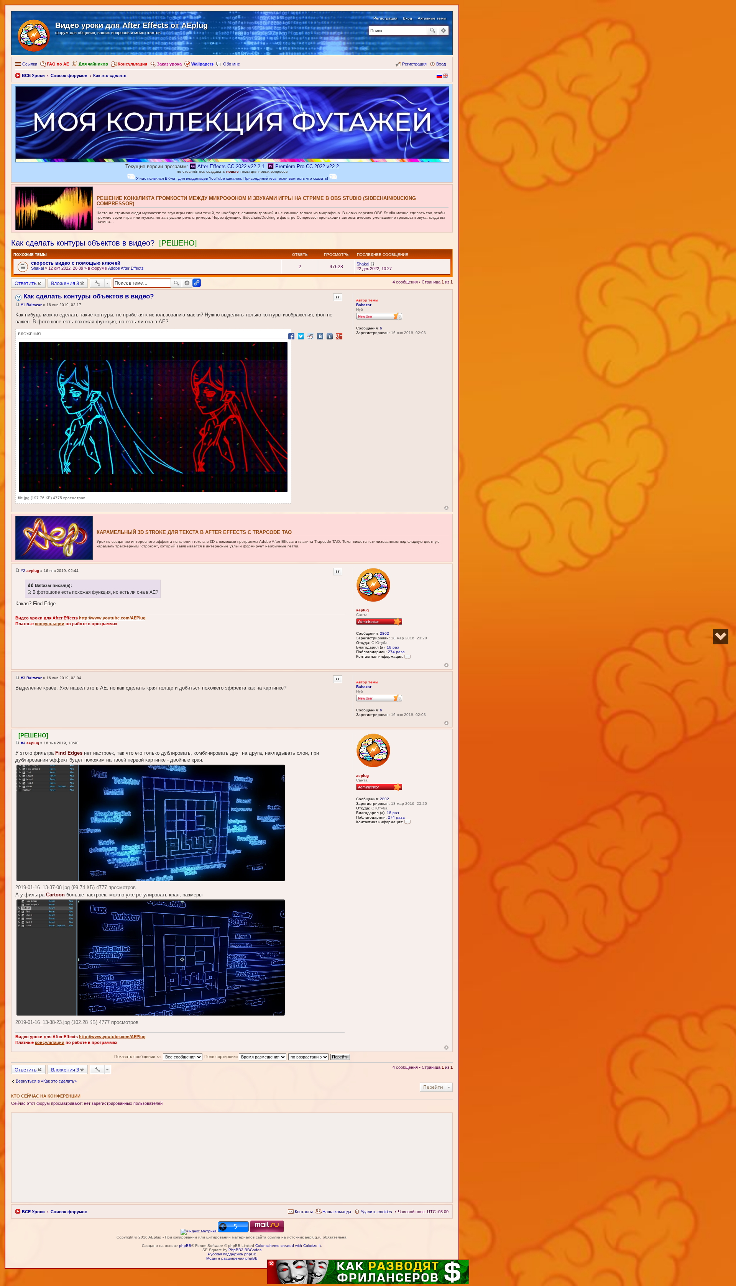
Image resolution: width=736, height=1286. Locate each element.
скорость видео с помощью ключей (75, 263)
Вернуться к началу (446, 508)
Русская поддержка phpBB (232, 1254)
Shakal (37, 268)
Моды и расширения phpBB (232, 1258)
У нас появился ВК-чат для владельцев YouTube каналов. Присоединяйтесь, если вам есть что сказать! (232, 178)
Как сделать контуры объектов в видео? (82, 243)
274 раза (396, 652)
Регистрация (385, 18)
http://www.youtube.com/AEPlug (112, 618)
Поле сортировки (221, 1056)
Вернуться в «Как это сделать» (46, 1081)
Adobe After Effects (126, 268)
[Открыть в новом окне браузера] (199, 1231)
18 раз (393, 647)
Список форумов (69, 1211)
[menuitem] (300, 1211)
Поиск (432, 30)
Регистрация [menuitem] (414, 64)
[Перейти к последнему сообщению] (372, 264)
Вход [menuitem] (441, 64)
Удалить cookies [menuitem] (376, 1211)
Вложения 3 (65, 283)
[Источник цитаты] (29, 592)
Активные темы (432, 18)
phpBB (185, 1245)
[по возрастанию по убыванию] (308, 1056)
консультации (49, 623)
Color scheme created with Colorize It (288, 1245)
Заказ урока (169, 64)
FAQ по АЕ (58, 64)
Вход (407, 18)
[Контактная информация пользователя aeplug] (407, 656)
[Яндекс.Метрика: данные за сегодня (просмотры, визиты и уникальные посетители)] (199, 1232)
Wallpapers (202, 64)
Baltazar (363, 305)
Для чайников (93, 64)
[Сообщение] (17, 305)
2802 (384, 633)
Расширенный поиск (443, 30)
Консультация (132, 64)
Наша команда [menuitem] (336, 1211)
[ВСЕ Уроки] (34, 34)
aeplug (362, 610)
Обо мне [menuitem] (231, 64)
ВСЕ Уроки (33, 1211)
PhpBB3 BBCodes (244, 1250)
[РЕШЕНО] (178, 243)
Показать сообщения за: (138, 1056)
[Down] (720, 636)
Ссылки (29, 64)
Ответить (26, 283)
